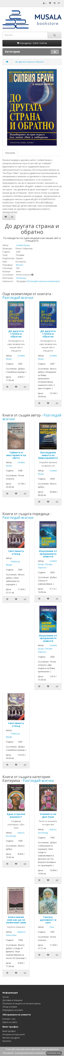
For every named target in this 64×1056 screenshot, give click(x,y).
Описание (10, 152)
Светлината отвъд (16, 552)
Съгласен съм (54, 1053)
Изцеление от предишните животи (48, 553)
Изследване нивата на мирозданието (48, 455)
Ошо (49, 927)
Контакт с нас (8, 1019)
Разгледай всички (17, 297)
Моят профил (9, 1031)
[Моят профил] (45, 3)
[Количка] (54, 3)
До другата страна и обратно (29, 61)
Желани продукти (11, 1037)
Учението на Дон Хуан (48, 815)
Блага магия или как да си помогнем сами (16, 919)
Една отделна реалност (16, 815)
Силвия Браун (19, 245)
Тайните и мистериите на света (16, 455)
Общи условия (9, 1006)
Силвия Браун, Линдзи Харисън (47, 564)
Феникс (18, 265)
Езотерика (21, 278)
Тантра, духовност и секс (48, 919)
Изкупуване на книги (12, 1010)
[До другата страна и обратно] (32, 107)
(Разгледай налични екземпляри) (43, 281)
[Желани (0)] (50, 3)
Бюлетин (6, 1041)
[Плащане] (59, 3)
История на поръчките (13, 1034)
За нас (5, 997)
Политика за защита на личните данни (21, 1003)
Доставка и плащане (12, 1000)
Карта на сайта (9, 1022)
